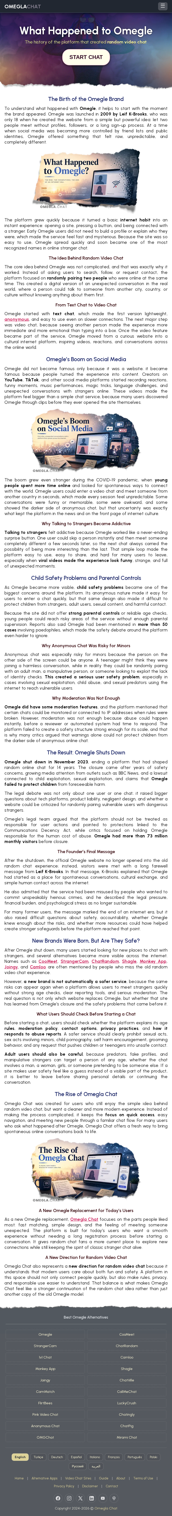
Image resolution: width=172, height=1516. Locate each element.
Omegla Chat (84, 1219)
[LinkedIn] (91, 1498)
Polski (153, 1457)
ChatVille (127, 1380)
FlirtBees (45, 1403)
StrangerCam (75, 961)
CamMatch (45, 1391)
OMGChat (45, 1437)
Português (135, 1457)
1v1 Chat (45, 1357)
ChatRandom (105, 961)
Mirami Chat (127, 1437)
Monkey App (153, 961)
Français (114, 1457)
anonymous (16, 319)
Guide (103, 1478)
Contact (112, 1486)
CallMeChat (127, 1391)
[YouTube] (102, 1498)
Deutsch (57, 1457)
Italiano (95, 1457)
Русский (78, 1466)
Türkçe (38, 1457)
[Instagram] (69, 1498)
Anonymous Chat (45, 1426)
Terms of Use (143, 1478)
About (120, 1478)
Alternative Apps (44, 1478)
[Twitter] (80, 1498)
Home (19, 1478)
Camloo (38, 967)
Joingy (11, 967)
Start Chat (86, 57)
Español (76, 1457)
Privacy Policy (64, 1486)
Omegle (45, 1334)
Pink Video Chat (45, 1414)
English (20, 1457)
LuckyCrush (126, 1403)
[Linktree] (114, 1498)
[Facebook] (58, 1498)
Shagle (129, 961)
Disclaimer (90, 1486)
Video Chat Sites (78, 1478)
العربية (96, 1466)
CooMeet (48, 961)
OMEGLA (22, 6)
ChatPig (126, 1426)
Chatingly (127, 1414)
